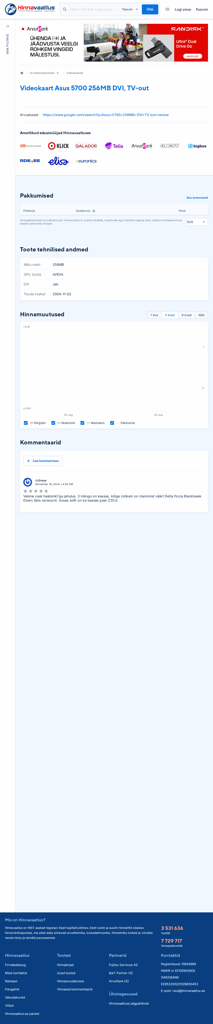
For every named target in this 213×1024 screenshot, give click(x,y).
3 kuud (170, 315)
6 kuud (187, 315)
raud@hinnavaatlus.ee (188, 991)
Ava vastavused (197, 197)
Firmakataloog (15, 965)
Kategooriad (167, 9)
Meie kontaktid (16, 973)
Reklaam (11, 981)
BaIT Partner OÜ (121, 973)
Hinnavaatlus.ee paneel (22, 1014)
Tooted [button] (64, 955)
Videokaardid (74, 72)
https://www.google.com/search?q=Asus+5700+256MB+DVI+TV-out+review (106, 115)
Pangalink (12, 989)
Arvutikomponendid (42, 72)
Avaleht (21, 73)
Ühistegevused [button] (123, 993)
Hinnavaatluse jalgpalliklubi (129, 1003)
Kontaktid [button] (170, 955)
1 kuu (154, 315)
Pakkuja (29, 210)
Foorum (202, 9)
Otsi (64, 9)
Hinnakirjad (65, 965)
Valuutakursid (15, 997)
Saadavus (83, 210)
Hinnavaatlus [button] (17, 955)
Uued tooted (66, 973)
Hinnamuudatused (70, 981)
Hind (182, 210)
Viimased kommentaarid (74, 989)
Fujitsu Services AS (123, 965)
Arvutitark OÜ (119, 981)
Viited (9, 1006)
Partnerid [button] (117, 955)
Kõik (201, 315)
